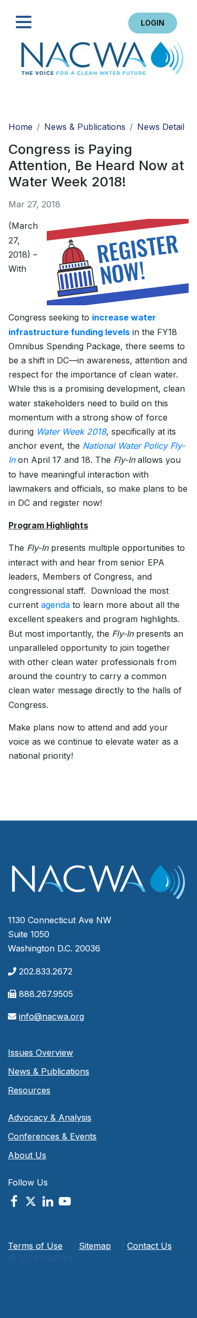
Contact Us (149, 1246)
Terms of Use (35, 1246)
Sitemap (95, 1246)
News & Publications (85, 126)
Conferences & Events (52, 1136)
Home (102, 61)
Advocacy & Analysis (49, 1117)
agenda (55, 605)
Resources (29, 1090)
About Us (27, 1155)
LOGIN (152, 22)
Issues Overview (40, 1052)
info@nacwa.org (51, 1016)
